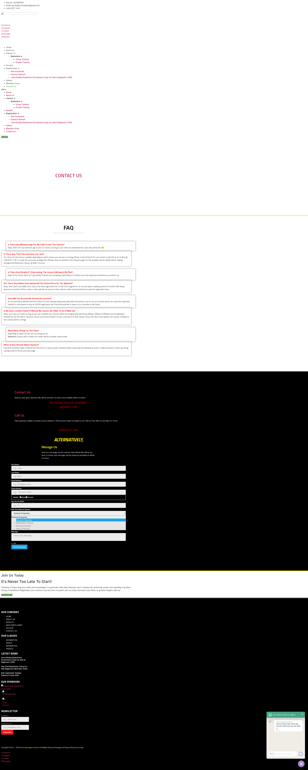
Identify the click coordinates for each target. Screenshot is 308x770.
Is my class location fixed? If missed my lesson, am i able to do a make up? (39, 310)
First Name (15, 464)
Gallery (9, 80)
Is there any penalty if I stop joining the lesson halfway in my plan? (40, 272)
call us (19, 415)
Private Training (22, 62)
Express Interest (18, 74)
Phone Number (17, 488)
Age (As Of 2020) (18, 501)
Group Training (22, 59)
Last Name (15, 472)
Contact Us (11, 86)
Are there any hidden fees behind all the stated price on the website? (38, 283)
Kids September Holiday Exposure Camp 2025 (11, 674)
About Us (10, 50)
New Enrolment (17, 71)
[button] (68, 89)
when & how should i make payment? (21, 344)
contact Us (68, 175)
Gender (16, 497)
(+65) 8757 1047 (68, 430)
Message (15, 531)
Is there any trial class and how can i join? (24, 254)
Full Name (5, 715)
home (62, 181)
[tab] (71, 244)
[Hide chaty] (301, 763)
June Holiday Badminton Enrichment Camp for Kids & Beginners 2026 (41, 77)
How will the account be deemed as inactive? (29, 298)
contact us (72, 181)
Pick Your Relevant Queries (21, 509)
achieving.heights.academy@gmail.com (68, 405)
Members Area (12, 83)
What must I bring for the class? (23, 330)
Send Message (19, 547)
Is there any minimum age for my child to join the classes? (36, 244)
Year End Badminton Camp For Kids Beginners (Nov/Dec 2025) (14, 667)
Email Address (17, 480)
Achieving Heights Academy (29, 747)
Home (8, 47)
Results (9, 65)
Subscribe (7, 732)
